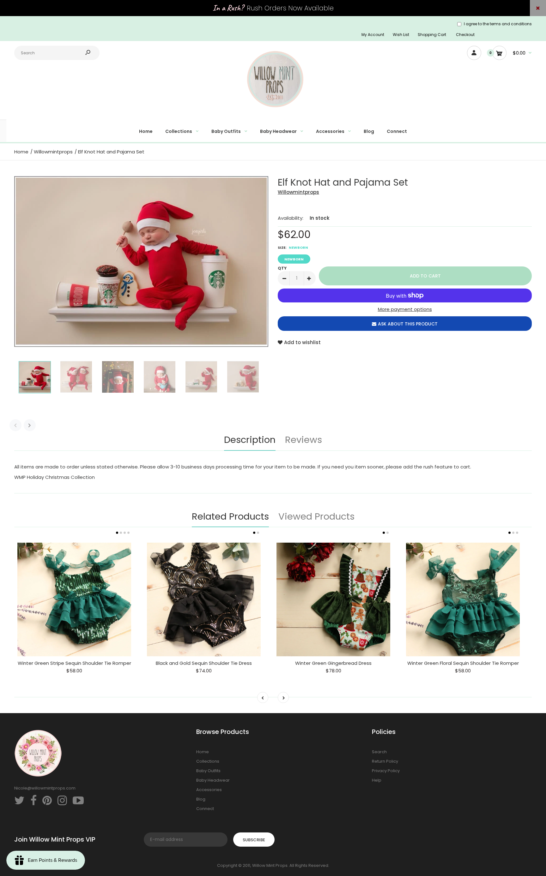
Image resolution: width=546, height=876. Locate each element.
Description (250, 439)
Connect (205, 809)
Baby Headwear (213, 780)
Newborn (294, 259)
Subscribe (254, 840)
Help (376, 780)
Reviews (303, 439)
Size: (293, 247)
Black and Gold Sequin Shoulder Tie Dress (204, 663)
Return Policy (385, 761)
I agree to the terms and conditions (498, 24)
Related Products (230, 516)
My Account (372, 34)
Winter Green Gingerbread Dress (333, 663)
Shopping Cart (432, 34)
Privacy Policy (386, 771)
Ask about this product (408, 324)
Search (379, 752)
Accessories (209, 790)
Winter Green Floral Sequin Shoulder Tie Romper (463, 663)
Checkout (465, 34)
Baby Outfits (208, 771)
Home (202, 752)
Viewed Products (316, 516)
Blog (200, 799)
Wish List (401, 34)
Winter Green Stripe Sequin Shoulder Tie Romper (74, 663)
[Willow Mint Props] (273, 111)
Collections (207, 761)
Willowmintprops (298, 192)
